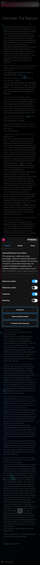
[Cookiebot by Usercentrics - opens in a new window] (29, 240)
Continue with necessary (20, 323)
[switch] (35, 287)
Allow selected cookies (20, 316)
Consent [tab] (7, 245)
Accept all (20, 310)
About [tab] (33, 245)
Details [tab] (20, 245)
